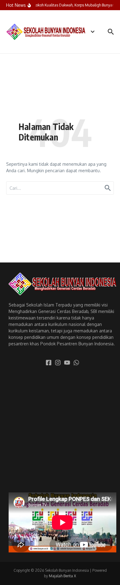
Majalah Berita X (62, 576)
